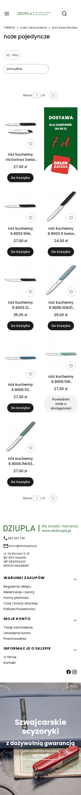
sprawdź (40, 755)
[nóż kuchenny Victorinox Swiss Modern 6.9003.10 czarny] (20, 129)
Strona (27, 95)
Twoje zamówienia (18, 627)
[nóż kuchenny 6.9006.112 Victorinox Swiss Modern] (20, 358)
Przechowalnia (15, 638)
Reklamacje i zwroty (19, 592)
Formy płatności (16, 597)
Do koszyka (20, 177)
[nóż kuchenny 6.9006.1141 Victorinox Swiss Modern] (60, 354)
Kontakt (10, 662)
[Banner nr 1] (60, 144)
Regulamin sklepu (17, 586)
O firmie (10, 657)
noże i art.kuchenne (33, 27)
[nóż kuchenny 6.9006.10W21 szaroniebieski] (60, 280)
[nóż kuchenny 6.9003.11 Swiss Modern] (60, 206)
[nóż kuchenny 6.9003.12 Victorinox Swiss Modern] (20, 280)
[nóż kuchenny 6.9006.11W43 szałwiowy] (20, 437)
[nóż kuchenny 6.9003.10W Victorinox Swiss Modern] (20, 206)
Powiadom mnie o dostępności (61, 404)
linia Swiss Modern (64, 27)
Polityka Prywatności (19, 609)
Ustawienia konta (17, 633)
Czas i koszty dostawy (21, 603)
